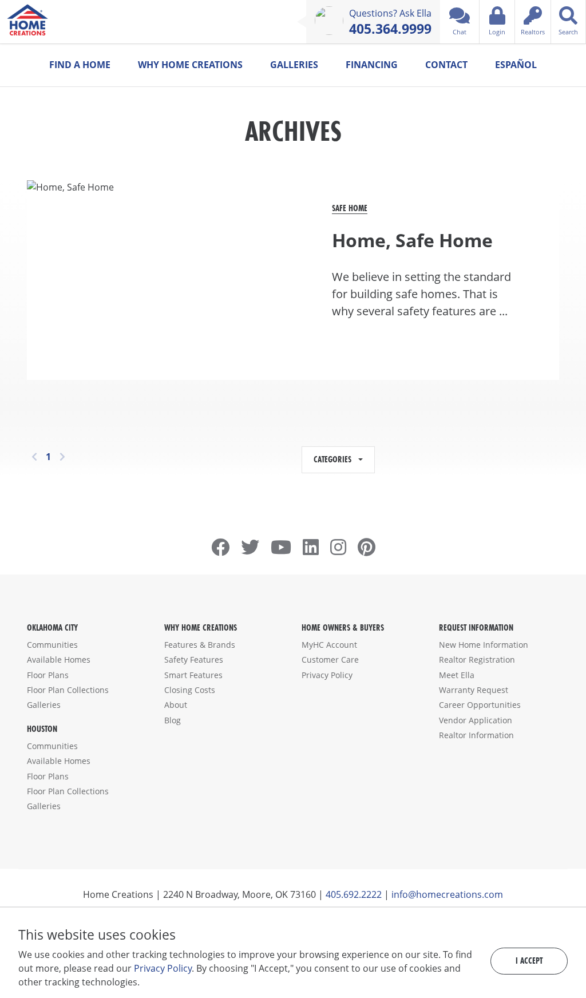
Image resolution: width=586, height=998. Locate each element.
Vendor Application (475, 720)
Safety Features (193, 659)
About (175, 704)
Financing (372, 64)
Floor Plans (48, 675)
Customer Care (330, 659)
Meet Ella (456, 675)
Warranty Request (473, 689)
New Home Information (483, 644)
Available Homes (58, 659)
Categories (335, 459)
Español (516, 64)
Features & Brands (199, 644)
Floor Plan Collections (68, 689)
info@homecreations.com (447, 894)
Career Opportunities (480, 704)
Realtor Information (476, 735)
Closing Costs (189, 689)
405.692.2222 (354, 894)
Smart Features (193, 675)
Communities (52, 644)
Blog (172, 720)
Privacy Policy (327, 675)
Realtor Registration (477, 659)
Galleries (294, 64)
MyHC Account (329, 644)
